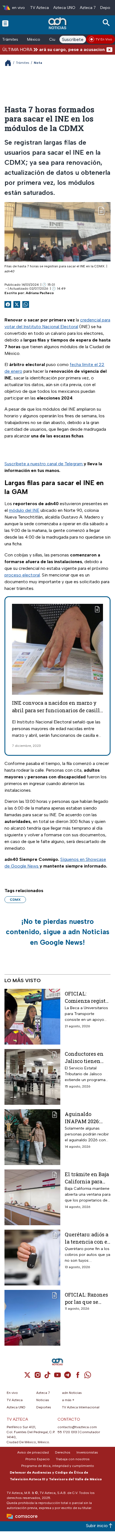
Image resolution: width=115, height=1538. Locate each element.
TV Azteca (39, 7)
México (33, 39)
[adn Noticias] (58, 23)
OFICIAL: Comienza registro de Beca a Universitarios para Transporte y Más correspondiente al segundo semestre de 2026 (88, 997)
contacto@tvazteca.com (77, 1427)
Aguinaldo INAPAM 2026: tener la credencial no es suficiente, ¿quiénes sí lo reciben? (85, 1117)
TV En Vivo (103, 39)
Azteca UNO (64, 7)
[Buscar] (107, 23)
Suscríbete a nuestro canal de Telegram (44, 463)
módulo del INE (24, 510)
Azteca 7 (88, 7)
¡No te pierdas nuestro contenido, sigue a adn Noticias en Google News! (57, 931)
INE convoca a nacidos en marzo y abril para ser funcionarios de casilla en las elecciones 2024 (57, 710)
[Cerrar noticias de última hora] (109, 49)
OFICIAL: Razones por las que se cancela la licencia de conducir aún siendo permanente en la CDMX (87, 1298)
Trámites (10, 39)
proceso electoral (22, 575)
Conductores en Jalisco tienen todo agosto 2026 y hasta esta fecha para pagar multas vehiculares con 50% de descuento (87, 1057)
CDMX (15, 900)
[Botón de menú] (5, 23)
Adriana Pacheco (40, 293)
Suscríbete (72, 39)
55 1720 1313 (67, 1432)
